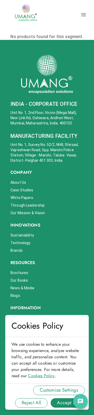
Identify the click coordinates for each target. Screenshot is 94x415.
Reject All (31, 402)
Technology (20, 243)
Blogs (15, 295)
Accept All (67, 402)
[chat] (80, 401)
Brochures (19, 273)
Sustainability (22, 235)
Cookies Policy (41, 376)
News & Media (22, 288)
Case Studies (21, 190)
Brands (16, 250)
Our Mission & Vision (27, 213)
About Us (18, 182)
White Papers (21, 198)
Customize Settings (59, 390)
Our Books (19, 280)
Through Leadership (27, 205)
